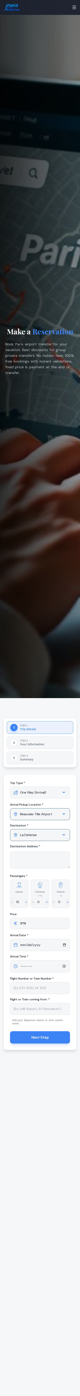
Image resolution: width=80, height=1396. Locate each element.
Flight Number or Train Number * (32, 978)
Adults (19, 891)
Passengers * (18, 876)
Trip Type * (17, 783)
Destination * (19, 825)
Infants (61, 891)
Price (13, 914)
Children (40, 891)
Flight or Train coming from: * (30, 999)
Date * (19, 935)
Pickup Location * (26, 804)
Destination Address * (25, 846)
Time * (19, 956)
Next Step (40, 1037)
